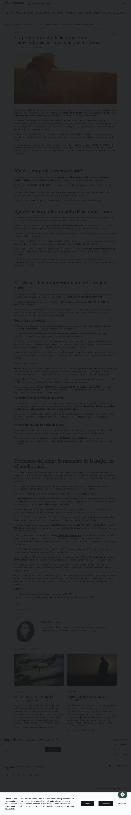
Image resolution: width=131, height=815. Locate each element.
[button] (87, 803)
